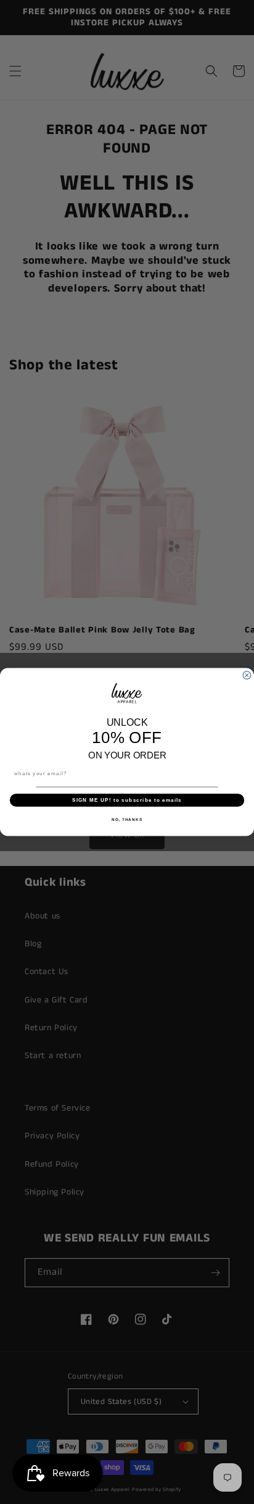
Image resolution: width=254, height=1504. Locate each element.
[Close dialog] (247, 675)
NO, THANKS (127, 819)
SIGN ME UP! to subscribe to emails (127, 800)
